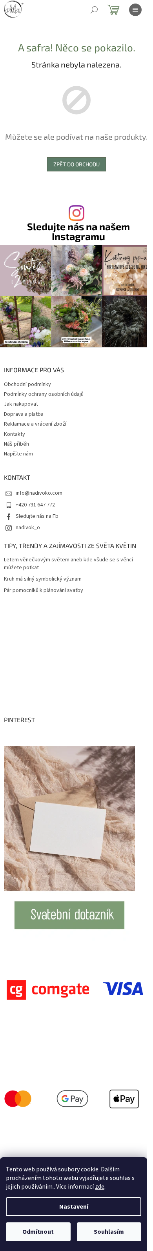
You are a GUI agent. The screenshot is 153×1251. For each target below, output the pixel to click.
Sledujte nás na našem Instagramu (78, 231)
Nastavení (73, 1206)
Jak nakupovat (21, 404)
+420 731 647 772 (35, 505)
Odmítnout (38, 1231)
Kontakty (14, 434)
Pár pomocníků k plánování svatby (43, 590)
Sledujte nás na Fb (37, 516)
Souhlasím (109, 1231)
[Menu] (135, 10)
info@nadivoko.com (39, 493)
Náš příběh (16, 444)
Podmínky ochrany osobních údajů (44, 394)
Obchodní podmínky (27, 384)
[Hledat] (94, 10)
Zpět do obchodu (76, 164)
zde (99, 1186)
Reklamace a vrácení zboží (35, 424)
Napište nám (18, 454)
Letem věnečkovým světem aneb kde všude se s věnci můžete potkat (68, 563)
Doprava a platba (24, 414)
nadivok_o (28, 528)
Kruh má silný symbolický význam (43, 579)
